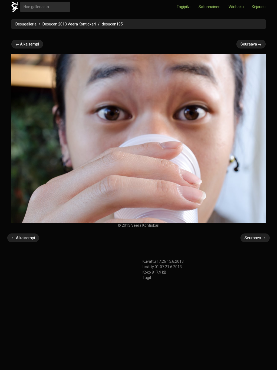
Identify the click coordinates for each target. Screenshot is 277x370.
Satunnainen (209, 7)
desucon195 (112, 24)
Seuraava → (251, 44)
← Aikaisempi (27, 44)
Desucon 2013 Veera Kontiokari (69, 24)
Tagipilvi (183, 7)
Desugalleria (26, 24)
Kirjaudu (259, 7)
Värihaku (236, 7)
